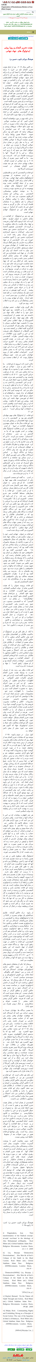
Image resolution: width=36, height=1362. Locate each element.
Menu (29, 32)
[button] (29, 1349)
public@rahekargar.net (18, 26)
